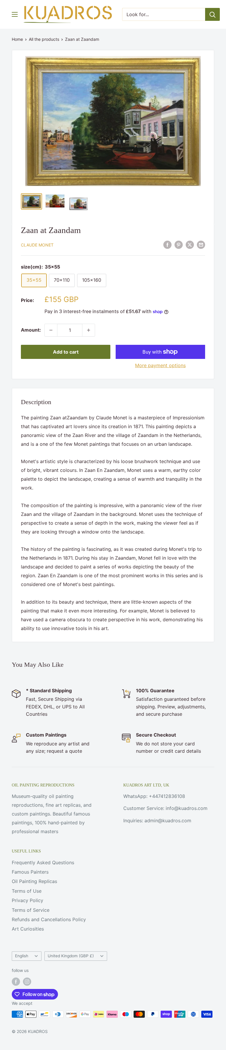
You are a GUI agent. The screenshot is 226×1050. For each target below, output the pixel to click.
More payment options (160, 365)
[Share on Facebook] (167, 244)
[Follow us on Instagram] (27, 982)
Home (17, 39)
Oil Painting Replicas (34, 881)
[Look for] (212, 14)
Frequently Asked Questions (43, 862)
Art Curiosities (28, 929)
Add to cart (66, 352)
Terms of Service (30, 910)
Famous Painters (30, 872)
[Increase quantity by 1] (88, 330)
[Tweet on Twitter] (190, 244)
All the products (44, 39)
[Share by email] (201, 244)
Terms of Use (26, 891)
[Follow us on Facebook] (16, 982)
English (21, 955)
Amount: (31, 330)
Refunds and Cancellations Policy (49, 919)
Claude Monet (37, 244)
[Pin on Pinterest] (179, 244)
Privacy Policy (27, 900)
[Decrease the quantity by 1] (51, 330)
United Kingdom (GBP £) (71, 955)
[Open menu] (15, 14)
